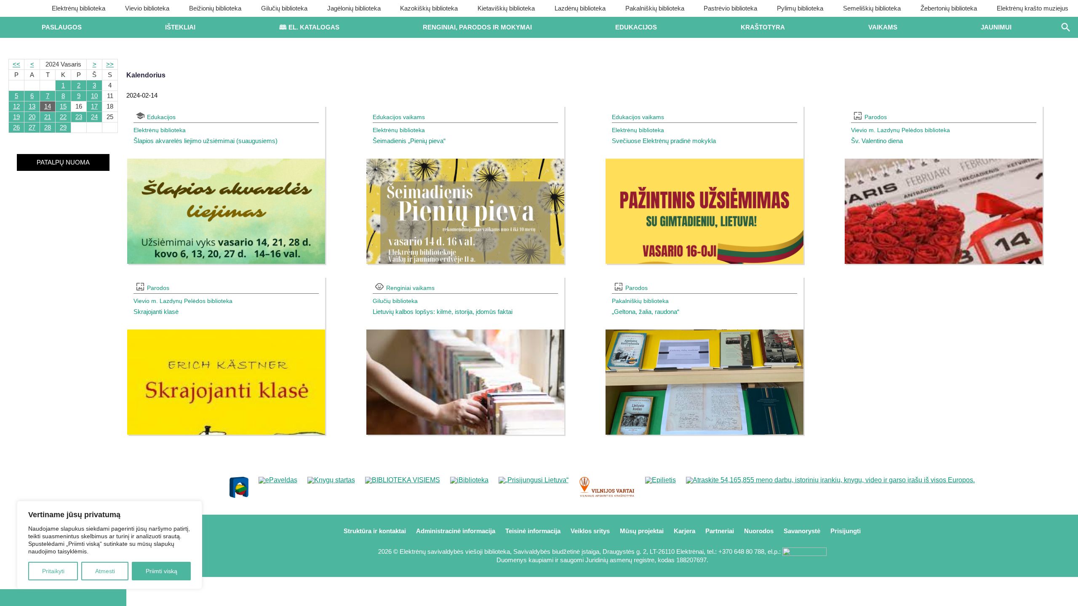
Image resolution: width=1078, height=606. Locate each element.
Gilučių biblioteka (284, 8)
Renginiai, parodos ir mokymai (477, 27)
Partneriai (719, 530)
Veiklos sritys (590, 530)
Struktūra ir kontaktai (375, 530)
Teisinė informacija (532, 530)
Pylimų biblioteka (800, 8)
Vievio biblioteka (147, 8)
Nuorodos (759, 530)
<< (16, 64)
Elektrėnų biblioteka (78, 8)
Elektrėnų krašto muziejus (1032, 8)
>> (110, 64)
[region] (109, 545)
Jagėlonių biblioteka (354, 8)
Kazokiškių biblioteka (429, 8)
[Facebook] (35, 597)
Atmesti (105, 571)
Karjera (684, 530)
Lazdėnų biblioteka (580, 8)
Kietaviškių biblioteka (506, 8)
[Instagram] (91, 597)
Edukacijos (636, 27)
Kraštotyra (763, 27)
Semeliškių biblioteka (872, 8)
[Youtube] (63, 597)
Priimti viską (161, 571)
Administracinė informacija (455, 530)
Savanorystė (802, 530)
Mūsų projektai (642, 530)
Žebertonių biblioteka (949, 8)
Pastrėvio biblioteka (730, 8)
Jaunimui (996, 27)
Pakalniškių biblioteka (654, 8)
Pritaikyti (53, 571)
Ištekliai (180, 27)
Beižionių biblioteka (215, 8)
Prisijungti (845, 530)
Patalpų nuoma (63, 162)
